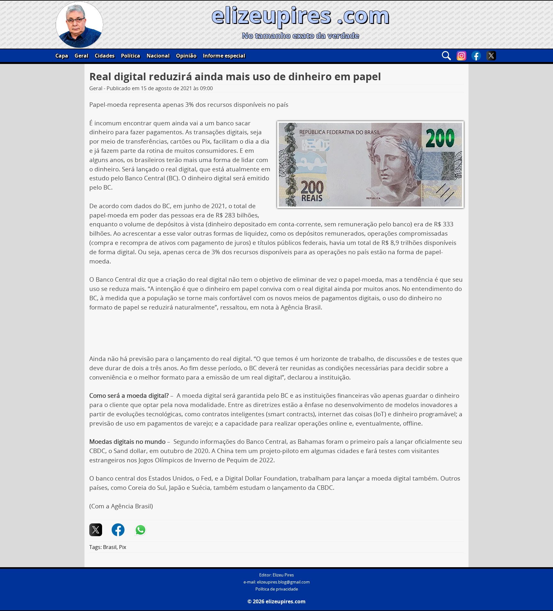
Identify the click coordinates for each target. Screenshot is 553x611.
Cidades (105, 55)
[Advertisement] (276, 335)
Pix (122, 547)
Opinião (186, 55)
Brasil (109, 547)
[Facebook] (476, 55)
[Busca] (446, 55)
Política (130, 55)
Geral (81, 55)
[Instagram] (461, 55)
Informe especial (224, 55)
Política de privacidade (276, 589)
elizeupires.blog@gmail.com (283, 582)
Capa (61, 55)
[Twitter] (491, 55)
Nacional (158, 55)
